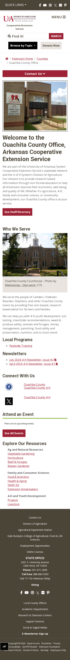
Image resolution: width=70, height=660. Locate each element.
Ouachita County (34, 384)
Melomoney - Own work (20, 285)
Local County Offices (35, 603)
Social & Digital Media (35, 627)
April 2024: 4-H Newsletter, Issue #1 (32, 364)
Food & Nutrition (18, 477)
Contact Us (34, 74)
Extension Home (22, 59)
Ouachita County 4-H (37, 388)
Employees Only (58, 650)
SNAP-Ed (13, 485)
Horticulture (15, 458)
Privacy (57, 643)
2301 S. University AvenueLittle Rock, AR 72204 (35, 564)
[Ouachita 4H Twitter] (9, 400)
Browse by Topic (21, 45)
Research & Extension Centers (35, 615)
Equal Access (33, 643)
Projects (13, 500)
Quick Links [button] (14, 5)
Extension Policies (12, 650)
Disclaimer (46, 643)
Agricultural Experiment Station (35, 529)
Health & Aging (17, 481)
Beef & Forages (17, 462)
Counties (42, 59)
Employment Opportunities (35, 545)
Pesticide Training (20, 346)
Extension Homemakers (23, 489)
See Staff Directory (17, 212)
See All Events (14, 433)
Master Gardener (19, 466)
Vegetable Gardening (21, 454)
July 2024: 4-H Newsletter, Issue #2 (31, 360)
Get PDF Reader (29, 646)
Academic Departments (35, 609)
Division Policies (31, 650)
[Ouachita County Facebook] (9, 386)
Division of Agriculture (35, 523)
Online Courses (35, 551)
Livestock (14, 504)
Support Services (35, 621)
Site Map (44, 650)
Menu (57, 17)
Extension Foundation (49, 646)
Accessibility (14, 646)
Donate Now (51, 45)
